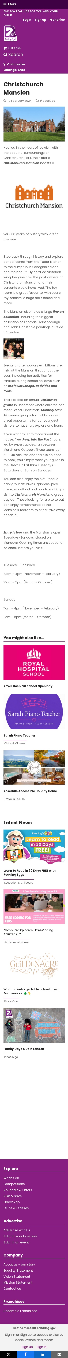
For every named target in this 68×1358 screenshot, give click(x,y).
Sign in (41, 1347)
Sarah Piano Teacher (19, 736)
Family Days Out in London (23, 1049)
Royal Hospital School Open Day (27, 686)
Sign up (27, 1347)
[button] (10, 4)
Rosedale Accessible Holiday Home (30, 791)
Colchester (16, 64)
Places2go (47, 101)
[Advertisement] (34, 1111)
